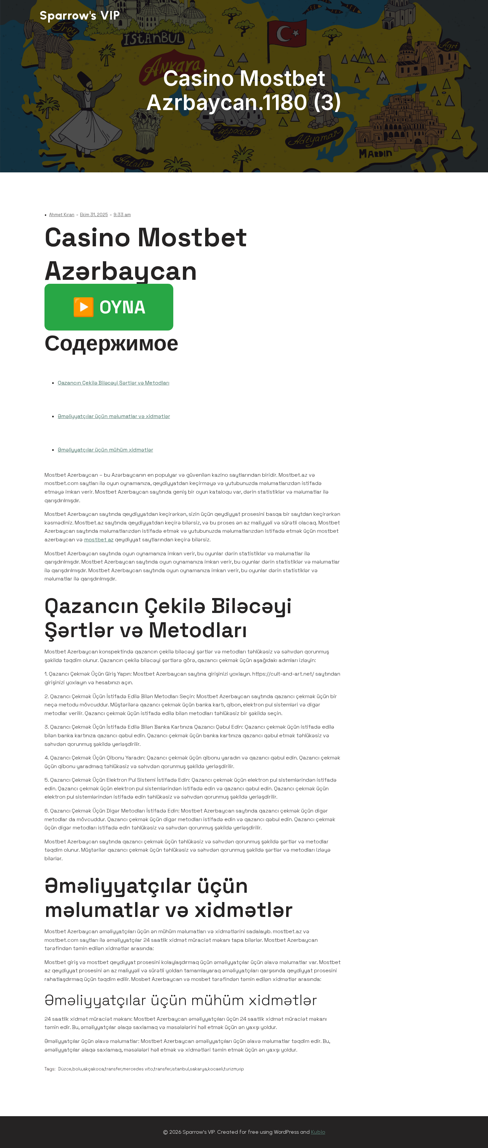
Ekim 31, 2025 (94, 214)
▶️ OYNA (108, 307)
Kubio (318, 1131)
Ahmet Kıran (61, 214)
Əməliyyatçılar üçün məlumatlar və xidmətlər (114, 416)
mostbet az (99, 539)
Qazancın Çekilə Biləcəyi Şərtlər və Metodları (113, 382)
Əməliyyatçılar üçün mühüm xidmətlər (105, 449)
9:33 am (122, 214)
